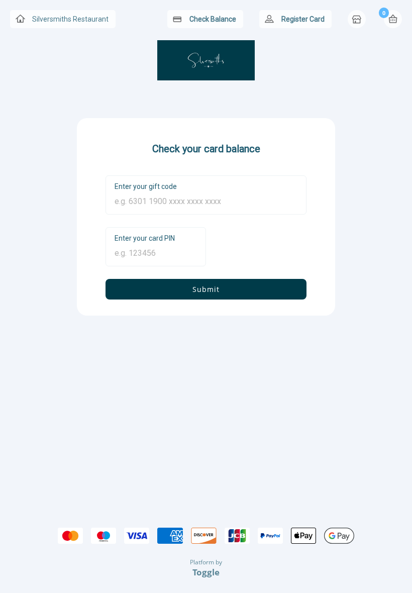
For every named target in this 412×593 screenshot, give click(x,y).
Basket (393, 19)
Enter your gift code (146, 186)
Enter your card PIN (145, 238)
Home (358, 20)
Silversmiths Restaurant (70, 19)
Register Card (303, 19)
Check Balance (212, 19)
